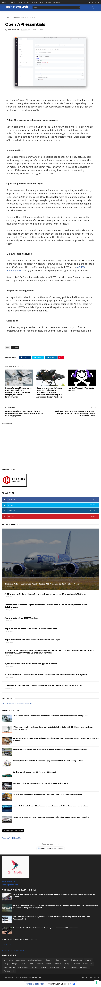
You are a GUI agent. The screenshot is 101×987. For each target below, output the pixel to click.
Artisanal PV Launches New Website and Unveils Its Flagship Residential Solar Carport (50, 749)
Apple (11, 960)
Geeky (6, 964)
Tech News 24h (8, 881)
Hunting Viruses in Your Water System (81, 389)
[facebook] (86, 2)
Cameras (49, 960)
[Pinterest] (95, 2)
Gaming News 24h (10, 884)
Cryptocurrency (76, 960)
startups (73, 967)
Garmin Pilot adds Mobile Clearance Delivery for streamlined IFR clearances (45, 928)
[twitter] (89, 2)
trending (7, 971)
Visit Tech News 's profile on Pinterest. (17, 703)
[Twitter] (87, 977)
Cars (57, 960)
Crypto (65, 960)
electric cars (87, 964)
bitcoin (48, 964)
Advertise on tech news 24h (50, 2)
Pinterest (51, 516)
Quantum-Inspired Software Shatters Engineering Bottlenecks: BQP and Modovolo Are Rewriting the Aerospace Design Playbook (49, 392)
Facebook (51, 499)
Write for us (23, 2)
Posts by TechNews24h (11, 838)
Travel (23, 964)
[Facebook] (83, 977)
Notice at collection (35, 984)
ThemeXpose (36, 977)
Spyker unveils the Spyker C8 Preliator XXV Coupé (34, 772)
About (4, 2)
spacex (64, 967)
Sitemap (34, 2)
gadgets (34, 967)
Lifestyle (14, 964)
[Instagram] (92, 2)
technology (15, 17)
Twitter (51, 505)
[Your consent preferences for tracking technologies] (96, 982)
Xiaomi (31, 964)
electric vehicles (9, 967)
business (58, 964)
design (67, 964)
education (76, 964)
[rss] (98, 2)
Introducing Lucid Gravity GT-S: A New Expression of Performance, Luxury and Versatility (51, 817)
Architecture (20, 960)
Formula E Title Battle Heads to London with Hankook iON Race (40, 783)
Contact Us (6, 944)
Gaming (88, 960)
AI (4, 960)
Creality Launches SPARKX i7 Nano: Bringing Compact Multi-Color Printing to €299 (48, 761)
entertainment (23, 967)
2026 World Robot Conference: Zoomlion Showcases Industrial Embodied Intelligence (50, 716)
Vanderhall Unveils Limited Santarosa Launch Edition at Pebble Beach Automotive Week (51, 806)
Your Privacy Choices (58, 984)
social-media (54, 967)
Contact (13, 2)
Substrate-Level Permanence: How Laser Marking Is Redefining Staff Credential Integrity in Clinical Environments (18, 392)
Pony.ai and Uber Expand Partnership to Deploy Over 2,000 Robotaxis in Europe (47, 795)
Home (7, 17)
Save (62, 357)
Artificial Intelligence (35, 960)
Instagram (51, 510)
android (40, 964)
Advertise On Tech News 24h (13, 950)
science (43, 967)
